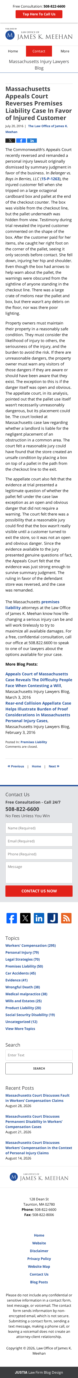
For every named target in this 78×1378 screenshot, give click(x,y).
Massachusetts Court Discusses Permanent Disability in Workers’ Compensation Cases (33, 1121)
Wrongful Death (22, 987)
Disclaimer (39, 1250)
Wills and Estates (23, 1001)
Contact (38, 51)
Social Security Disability (30, 1014)
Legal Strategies (22, 959)
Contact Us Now (39, 890)
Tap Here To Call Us (39, 14)
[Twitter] (25, 918)
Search (39, 1068)
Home (13, 51)
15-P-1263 (50, 178)
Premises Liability (34, 742)
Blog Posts (39, 1282)
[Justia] (52, 918)
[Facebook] (11, 918)
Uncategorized (21, 1021)
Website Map (39, 1266)
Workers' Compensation (30, 945)
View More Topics (20, 1028)
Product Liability (23, 1007)
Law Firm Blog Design (39, 1372)
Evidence (16, 980)
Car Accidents (20, 973)
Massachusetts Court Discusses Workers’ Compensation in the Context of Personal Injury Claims (38, 1147)
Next (54, 766)
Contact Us (39, 1274)
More (65, 51)
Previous (16, 766)
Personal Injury (22, 952)
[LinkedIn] (39, 918)
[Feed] (66, 918)
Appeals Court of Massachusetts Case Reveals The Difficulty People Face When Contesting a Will (38, 679)
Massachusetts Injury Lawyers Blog (39, 34)
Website (39, 1243)
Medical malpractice (26, 994)
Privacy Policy (39, 1258)
